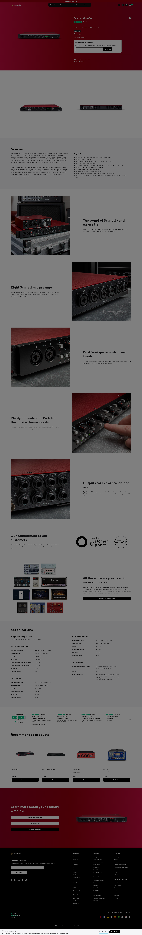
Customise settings (103, 931)
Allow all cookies (114, 931)
